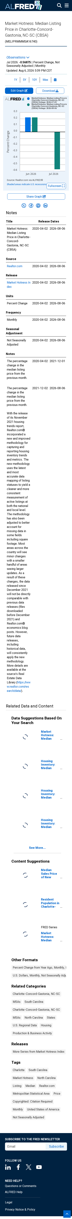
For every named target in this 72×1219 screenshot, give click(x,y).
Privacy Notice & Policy (20, 1209)
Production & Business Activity (32, 1033)
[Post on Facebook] (31, 205)
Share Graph (34, 196)
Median (30, 1086)
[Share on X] (24, 205)
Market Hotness (23, 1078)
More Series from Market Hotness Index (38, 1051)
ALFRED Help (14, 1192)
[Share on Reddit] (38, 205)
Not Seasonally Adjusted (28, 1117)
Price (57, 1093)
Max (45, 80)
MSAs (16, 1002)
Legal (8, 1202)
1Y (15, 80)
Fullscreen (55, 186)
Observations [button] (16, 57)
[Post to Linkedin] (45, 205)
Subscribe (56, 1146)
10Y (34, 80)
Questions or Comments (20, 1186)
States (51, 1017)
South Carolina (34, 1002)
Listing (17, 1086)
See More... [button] (37, 848)
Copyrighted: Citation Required (32, 1101)
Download (49, 91)
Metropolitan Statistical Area (31, 1093)
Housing (46, 1025)
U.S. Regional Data (25, 1025)
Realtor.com (14, 266)
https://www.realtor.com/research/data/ (18, 687)
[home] (23, 5)
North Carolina (34, 1017)
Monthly (18, 1109)
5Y (24, 80)
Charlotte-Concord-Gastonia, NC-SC (36, 994)
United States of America (43, 1109)
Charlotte (19, 1070)
